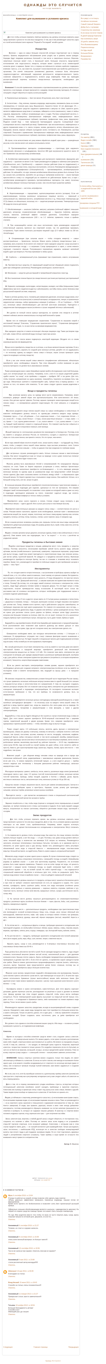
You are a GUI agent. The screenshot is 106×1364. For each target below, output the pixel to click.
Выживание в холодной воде (90, 208)
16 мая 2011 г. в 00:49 (25, 1271)
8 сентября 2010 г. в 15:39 (29, 1237)
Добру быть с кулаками (90, 27)
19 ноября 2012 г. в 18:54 (25, 1305)
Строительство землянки (90, 30)
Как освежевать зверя (89, 39)
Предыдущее (73, 1347)
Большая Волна (87, 53)
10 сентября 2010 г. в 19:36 (29, 1248)
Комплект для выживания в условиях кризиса (42, 18)
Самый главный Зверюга (90, 24)
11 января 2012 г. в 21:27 (28, 1294)
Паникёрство (86, 59)
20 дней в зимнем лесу (89, 41)
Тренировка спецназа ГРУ (89, 203)
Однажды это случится (53, 5)
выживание (85, 160)
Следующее (8, 1347)
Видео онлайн (86, 140)
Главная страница (41, 1347)
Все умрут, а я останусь (90, 18)
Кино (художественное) (90, 149)
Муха (10, 1195)
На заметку (45, 1180)
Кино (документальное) (90, 154)
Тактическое (86, 162)
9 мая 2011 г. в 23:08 (26, 1260)
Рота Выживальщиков (89, 44)
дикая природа (87, 165)
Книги (83, 143)
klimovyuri (12, 1271)
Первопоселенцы (87, 47)
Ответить (11, 1219)
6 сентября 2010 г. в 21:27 (29, 1225)
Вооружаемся (86, 56)
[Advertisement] (41, 25)
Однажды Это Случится (53, 1361)
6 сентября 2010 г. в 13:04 (23, 1195)
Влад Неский (13, 1282)
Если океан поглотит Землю (91, 33)
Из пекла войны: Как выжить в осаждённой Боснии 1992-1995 (90, 188)
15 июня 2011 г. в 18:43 (28, 1282)
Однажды (85, 146)
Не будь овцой (86, 50)
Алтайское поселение (89, 21)
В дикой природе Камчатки (91, 36)
